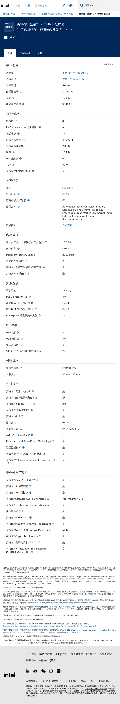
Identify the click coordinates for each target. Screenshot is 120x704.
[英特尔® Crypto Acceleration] (40, 536)
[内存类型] (18, 248)
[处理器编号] (21, 91)
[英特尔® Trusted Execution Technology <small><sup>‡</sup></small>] (53, 505)
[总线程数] (18, 133)
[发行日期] (18, 194)
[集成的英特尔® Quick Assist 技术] (44, 453)
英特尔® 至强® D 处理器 (75, 73)
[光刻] (13, 97)
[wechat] (43, 671)
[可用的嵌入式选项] (28, 200)
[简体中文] (70, 5)
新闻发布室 (105, 654)
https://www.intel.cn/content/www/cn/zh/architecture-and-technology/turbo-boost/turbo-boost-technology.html (49, 626)
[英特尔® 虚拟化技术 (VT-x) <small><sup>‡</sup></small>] (39, 542)
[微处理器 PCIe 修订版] (32, 303)
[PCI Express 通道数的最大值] (39, 315)
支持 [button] (28, 5)
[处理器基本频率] (26, 146)
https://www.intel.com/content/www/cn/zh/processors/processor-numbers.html (60, 602)
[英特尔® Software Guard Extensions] (48, 498)
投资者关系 (77, 654)
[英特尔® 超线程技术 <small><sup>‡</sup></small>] (31, 410)
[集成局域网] (21, 345)
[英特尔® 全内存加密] (30, 486)
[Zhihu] (58, 671)
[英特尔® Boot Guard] (30, 517)
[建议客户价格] (23, 104)
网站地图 (31, 660)
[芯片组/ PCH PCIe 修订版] (36, 309)
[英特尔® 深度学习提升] (32, 171)
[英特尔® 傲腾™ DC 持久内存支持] (43, 267)
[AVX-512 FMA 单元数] (32, 435)
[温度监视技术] (23, 447)
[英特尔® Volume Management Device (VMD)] (8, 463)
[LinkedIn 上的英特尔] (27, 671)
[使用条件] (18, 206)
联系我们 (91, 654)
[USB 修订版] (21, 338)
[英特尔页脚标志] (10, 674)
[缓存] (13, 152)
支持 (40, 53)
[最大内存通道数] (26, 261)
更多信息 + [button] (41, 5)
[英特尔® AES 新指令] (30, 492)
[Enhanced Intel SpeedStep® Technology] (53, 441)
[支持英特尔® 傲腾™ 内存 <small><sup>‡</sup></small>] (36, 397)
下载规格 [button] (107, 63)
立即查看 (67, 225)
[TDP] (13, 164)
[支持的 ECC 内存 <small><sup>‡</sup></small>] (28, 273)
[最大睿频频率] (23, 139)
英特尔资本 (45, 654)
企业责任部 (61, 654)
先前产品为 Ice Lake (73, 79)
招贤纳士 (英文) (48, 660)
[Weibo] (35, 671)
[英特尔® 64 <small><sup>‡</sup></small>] (22, 416)
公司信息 (31, 654)
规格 (10, 53)
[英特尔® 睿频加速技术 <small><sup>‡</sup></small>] (34, 404)
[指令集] (16, 422)
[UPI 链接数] (20, 158)
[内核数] (16, 121)
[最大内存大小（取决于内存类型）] (46, 242)
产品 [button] (18, 5)
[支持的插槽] (21, 368)
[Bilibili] (51, 671)
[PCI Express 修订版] (29, 296)
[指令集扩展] (21, 428)
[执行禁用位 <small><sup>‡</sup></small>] (22, 511)
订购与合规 (24, 53)
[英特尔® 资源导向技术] (32, 391)
